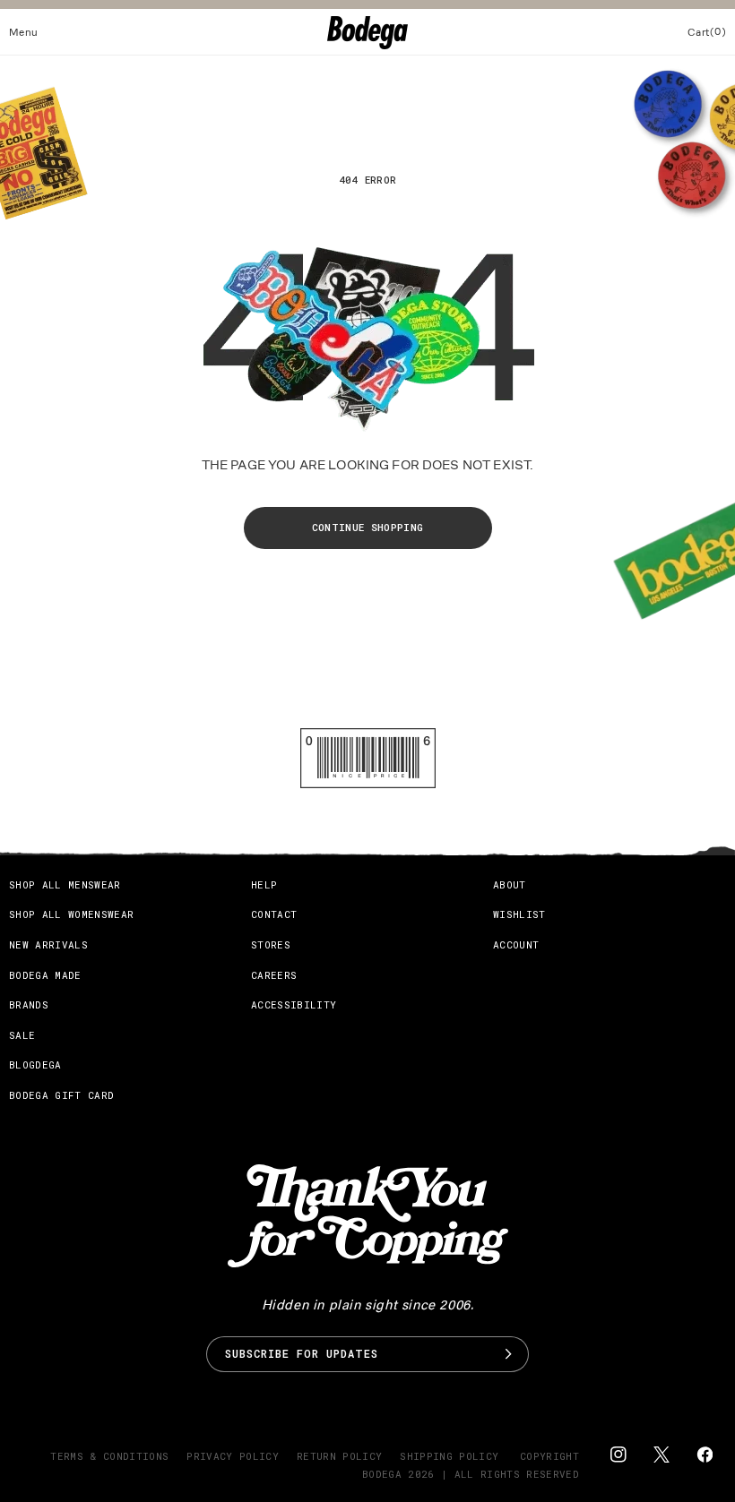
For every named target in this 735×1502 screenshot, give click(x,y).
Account (516, 944)
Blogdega (35, 1064)
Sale (22, 1035)
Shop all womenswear (71, 914)
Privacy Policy (232, 1456)
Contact (274, 914)
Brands (28, 1004)
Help (264, 884)
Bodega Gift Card (61, 1095)
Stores (270, 944)
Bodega (382, 1474)
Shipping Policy (449, 1456)
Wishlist (519, 914)
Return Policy (339, 1456)
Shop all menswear (65, 884)
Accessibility (293, 1004)
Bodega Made (45, 975)
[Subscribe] (508, 1354)
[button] (24, 32)
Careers (274, 975)
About (509, 884)
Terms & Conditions (109, 1456)
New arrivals (48, 944)
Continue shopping (368, 527)
